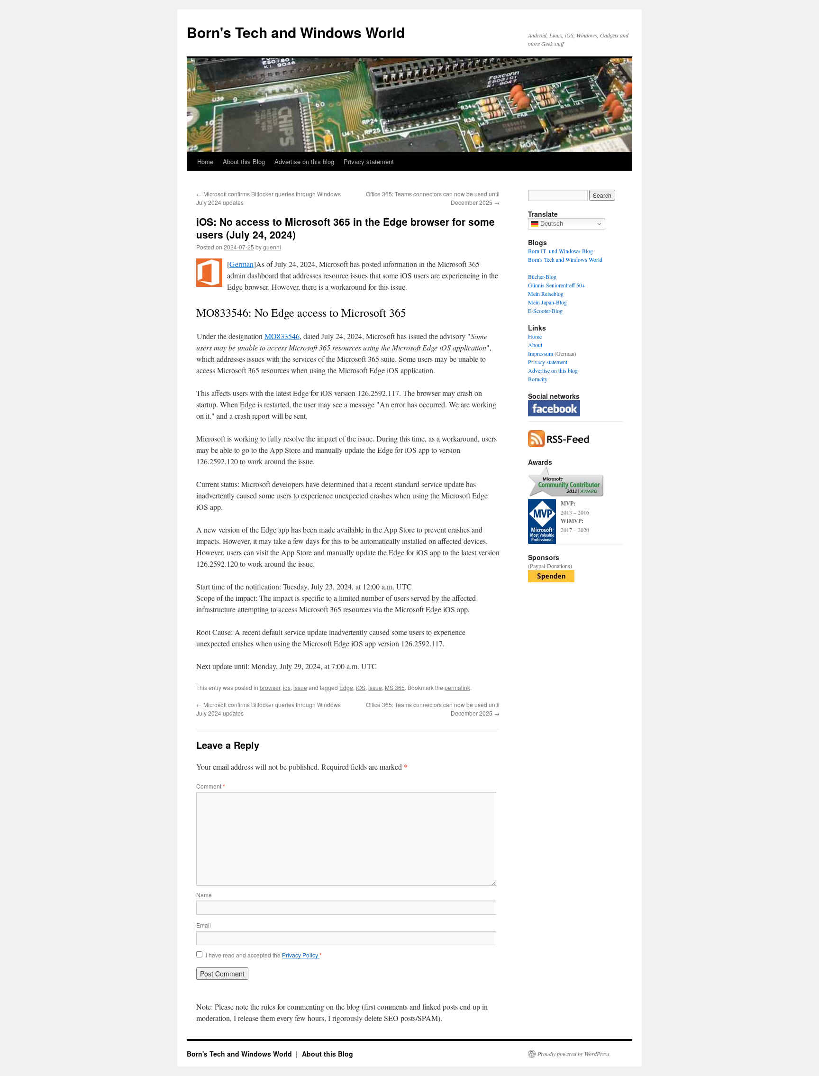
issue (300, 687)
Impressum (540, 353)
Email (203, 925)
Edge (346, 687)
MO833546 (282, 336)
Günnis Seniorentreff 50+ (556, 285)
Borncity (537, 379)
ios (287, 687)
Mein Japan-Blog (547, 302)
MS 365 (395, 687)
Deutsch (550, 223)
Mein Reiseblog (546, 293)
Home (205, 161)
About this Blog (244, 161)
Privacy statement (369, 161)
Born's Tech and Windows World (296, 32)
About (535, 345)
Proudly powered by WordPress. (574, 1054)
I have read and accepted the (264, 955)
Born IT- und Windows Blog (560, 251)
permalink (457, 687)
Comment (210, 786)
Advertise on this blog (304, 161)
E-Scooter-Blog (545, 310)
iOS (360, 687)
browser (270, 687)
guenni (272, 247)
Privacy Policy (300, 955)
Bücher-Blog (542, 276)
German (241, 264)
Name (204, 895)
